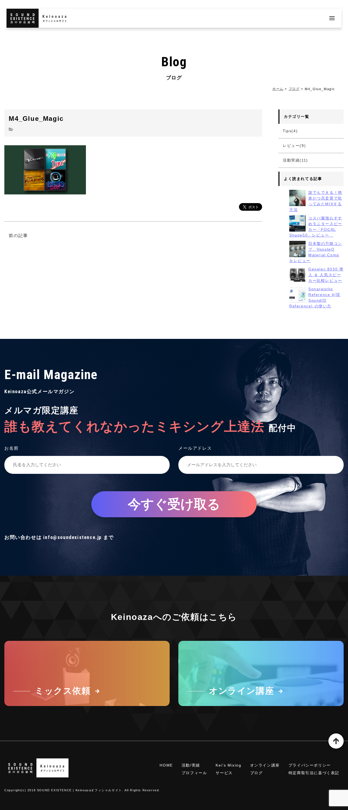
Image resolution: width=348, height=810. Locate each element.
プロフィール (194, 773)
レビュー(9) (294, 145)
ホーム (278, 89)
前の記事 (18, 235)
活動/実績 (191, 765)
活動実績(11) (295, 160)
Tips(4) (290, 131)
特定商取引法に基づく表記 (313, 773)
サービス (224, 773)
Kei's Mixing (228, 765)
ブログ (294, 89)
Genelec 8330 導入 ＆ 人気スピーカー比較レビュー (325, 275)
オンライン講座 (265, 765)
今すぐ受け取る (174, 504)
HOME (166, 765)
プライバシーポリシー (309, 765)
